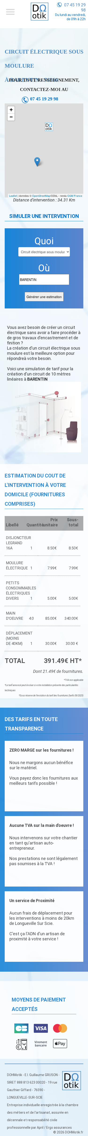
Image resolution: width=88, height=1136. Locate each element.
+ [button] (11, 110)
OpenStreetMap (41, 195)
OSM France (74, 195)
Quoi (44, 241)
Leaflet (13, 195)
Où (44, 268)
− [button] (11, 117)
